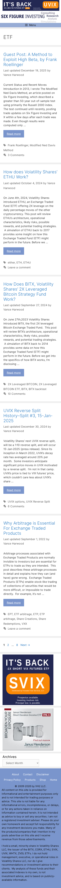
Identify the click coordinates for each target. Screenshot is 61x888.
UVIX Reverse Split (38, 501)
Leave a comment (19, 267)
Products (30, 779)
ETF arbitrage (23, 614)
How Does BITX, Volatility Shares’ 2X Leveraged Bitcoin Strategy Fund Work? (28, 292)
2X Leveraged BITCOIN (22, 384)
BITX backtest (37, 389)
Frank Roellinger (18, 145)
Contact (27, 774)
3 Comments (16, 155)
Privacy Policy (12, 779)
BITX (24, 389)
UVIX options (16, 501)
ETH (19, 262)
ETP (35, 614)
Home (53, 779)
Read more (14, 133)
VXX (24, 623)
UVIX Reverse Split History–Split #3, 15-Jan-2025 (28, 415)
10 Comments (16, 393)
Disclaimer (42, 774)
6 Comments (16, 506)
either (11, 262)
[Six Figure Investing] (31, 17)
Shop (43, 779)
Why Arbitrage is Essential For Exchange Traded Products (29, 528)
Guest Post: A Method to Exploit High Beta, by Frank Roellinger (30, 59)
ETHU (27, 262)
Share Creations (27, 618)
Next (25, 645)
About (15, 774)
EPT (10, 614)
